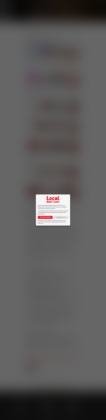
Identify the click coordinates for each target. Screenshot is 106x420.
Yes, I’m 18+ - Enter (45, 217)
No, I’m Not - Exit (61, 217)
